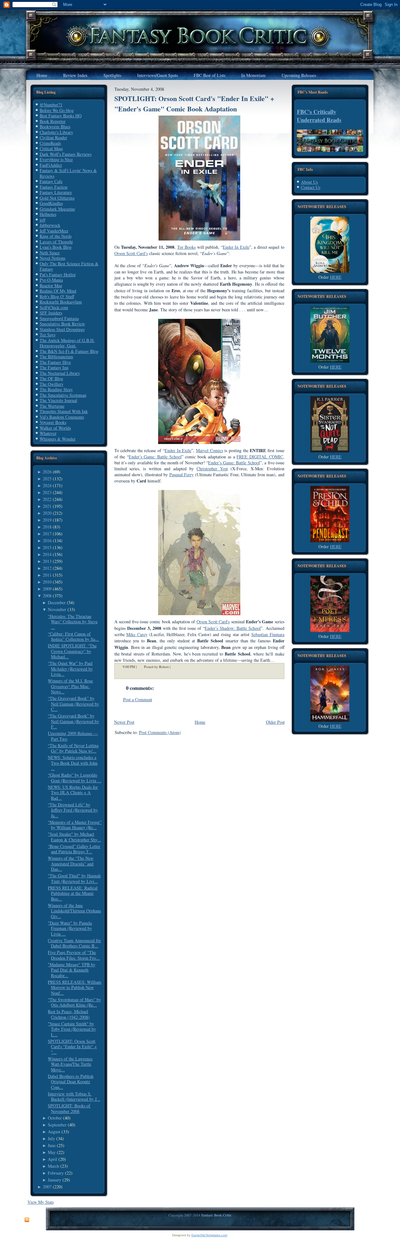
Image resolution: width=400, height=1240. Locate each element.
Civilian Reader (53, 137)
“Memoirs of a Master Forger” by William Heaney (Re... (75, 825)
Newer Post (124, 722)
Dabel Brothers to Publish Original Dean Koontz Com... (70, 1081)
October (55, 1118)
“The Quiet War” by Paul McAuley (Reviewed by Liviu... (70, 668)
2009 (47, 589)
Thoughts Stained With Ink (64, 411)
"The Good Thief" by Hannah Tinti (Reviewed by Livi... (74, 878)
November (57, 609)
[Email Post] (174, 666)
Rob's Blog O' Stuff (57, 296)
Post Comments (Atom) (160, 732)
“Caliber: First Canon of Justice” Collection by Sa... (73, 636)
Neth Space (50, 253)
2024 (47, 485)
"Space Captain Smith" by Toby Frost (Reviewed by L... (72, 1029)
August (54, 1132)
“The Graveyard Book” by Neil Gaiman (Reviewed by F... (73, 721)
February (56, 1173)
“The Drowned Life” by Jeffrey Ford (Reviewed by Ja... (73, 810)
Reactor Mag (51, 285)
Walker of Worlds (55, 428)
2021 (47, 506)
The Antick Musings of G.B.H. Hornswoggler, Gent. (67, 343)
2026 (47, 472)
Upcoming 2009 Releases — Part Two (73, 736)
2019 (47, 520)
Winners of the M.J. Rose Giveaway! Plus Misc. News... (70, 686)
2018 (47, 527)
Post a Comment (137, 699)
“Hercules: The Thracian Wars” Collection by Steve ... (73, 621)
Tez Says (47, 335)
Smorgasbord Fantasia (59, 318)
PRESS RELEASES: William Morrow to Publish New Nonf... (74, 987)
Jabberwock (50, 225)
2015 (47, 547)
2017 (47, 534)
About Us (309, 182)
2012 (47, 568)
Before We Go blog (57, 110)
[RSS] (26, 1219)
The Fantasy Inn (54, 367)
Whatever (48, 433)
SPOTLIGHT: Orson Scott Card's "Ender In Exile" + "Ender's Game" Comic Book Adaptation (194, 103)
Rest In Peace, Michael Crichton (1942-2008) (69, 1014)
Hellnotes (48, 214)
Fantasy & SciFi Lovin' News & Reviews (68, 173)
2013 (47, 561)
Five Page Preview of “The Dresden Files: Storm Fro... (74, 955)
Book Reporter (53, 121)
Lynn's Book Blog (56, 247)
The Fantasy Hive (55, 362)
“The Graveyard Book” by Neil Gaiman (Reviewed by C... (73, 703)
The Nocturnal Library (60, 373)
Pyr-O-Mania (51, 280)
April (52, 1159)
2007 (47, 1187)
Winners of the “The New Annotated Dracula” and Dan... (70, 863)
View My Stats (41, 1202)
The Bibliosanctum (56, 357)
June (52, 1145)
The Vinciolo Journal (58, 400)
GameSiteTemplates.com (209, 1235)
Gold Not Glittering (57, 198)
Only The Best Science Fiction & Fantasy (69, 266)
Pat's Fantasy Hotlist (58, 275)
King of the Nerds (56, 236)
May (52, 1152)
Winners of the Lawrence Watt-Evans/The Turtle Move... (70, 1064)
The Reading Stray (56, 389)
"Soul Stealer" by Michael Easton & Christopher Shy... (74, 837)
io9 (42, 220)
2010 (47, 582)
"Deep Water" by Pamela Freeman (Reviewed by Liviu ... (70, 928)
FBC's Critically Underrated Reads (319, 116)
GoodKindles (51, 203)
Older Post (275, 722)
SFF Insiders (51, 313)
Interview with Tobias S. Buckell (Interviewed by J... (74, 1096)
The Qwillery (51, 384)
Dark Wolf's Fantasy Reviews (66, 154)
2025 (47, 479)
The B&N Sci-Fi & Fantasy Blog (69, 351)
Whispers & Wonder (58, 439)
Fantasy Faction (54, 187)
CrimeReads (50, 143)
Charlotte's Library (56, 132)
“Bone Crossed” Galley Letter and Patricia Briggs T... (74, 849)
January (54, 1180)
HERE (336, 277)
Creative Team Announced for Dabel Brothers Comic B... (74, 943)
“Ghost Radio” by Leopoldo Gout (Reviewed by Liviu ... (74, 777)
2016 (47, 540)
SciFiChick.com (54, 307)
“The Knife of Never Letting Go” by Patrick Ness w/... (73, 748)
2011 (47, 575)
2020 (47, 513)
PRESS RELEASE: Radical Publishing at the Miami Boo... (73, 893)
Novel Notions (52, 258)
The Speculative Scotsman (63, 395)
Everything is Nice (56, 159)
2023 (47, 492)
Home (200, 722)
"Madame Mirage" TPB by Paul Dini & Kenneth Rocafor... (71, 970)
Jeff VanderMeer (54, 231)
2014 (47, 554)
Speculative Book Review (62, 324)
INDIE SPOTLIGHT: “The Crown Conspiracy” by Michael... (72, 651)
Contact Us (310, 187)
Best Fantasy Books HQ (61, 116)
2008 (47, 596)
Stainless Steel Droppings (62, 329)
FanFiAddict (51, 165)
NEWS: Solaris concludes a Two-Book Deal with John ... (73, 762)
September (57, 1125)
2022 (47, 499)
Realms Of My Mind (58, 291)
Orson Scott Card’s (131, 253)
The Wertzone (52, 406)
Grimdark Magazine (57, 209)
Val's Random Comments (62, 417)
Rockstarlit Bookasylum (61, 302)
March (53, 1166)
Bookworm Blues (55, 127)
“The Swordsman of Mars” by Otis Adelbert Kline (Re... (74, 1002)
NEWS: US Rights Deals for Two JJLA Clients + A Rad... (73, 792)
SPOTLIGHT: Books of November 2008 (69, 1108)
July (51, 1138)
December (57, 602)
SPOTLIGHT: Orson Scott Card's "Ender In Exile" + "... (72, 1046)
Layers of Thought (56, 242)
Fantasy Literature (56, 192)
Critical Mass (51, 148)
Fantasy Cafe (51, 181)
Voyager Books (53, 422)
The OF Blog (51, 378)
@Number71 (51, 105)
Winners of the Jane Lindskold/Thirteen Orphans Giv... (74, 910)
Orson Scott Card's (213, 622)
